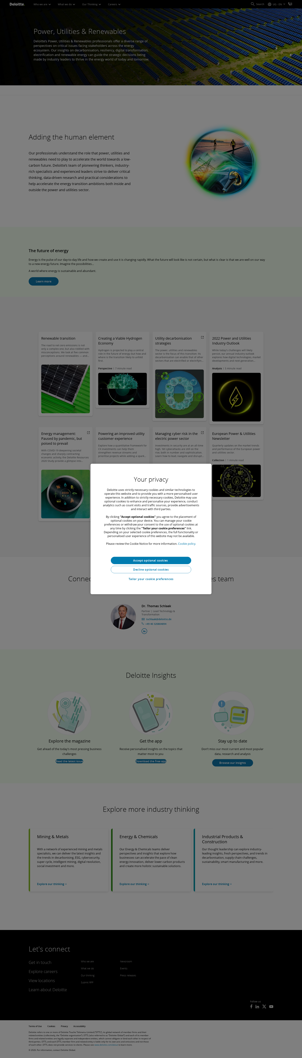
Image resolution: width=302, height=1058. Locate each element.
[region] (151, 529)
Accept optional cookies (151, 560)
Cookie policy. (187, 544)
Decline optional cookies (151, 569)
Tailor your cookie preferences (151, 579)
